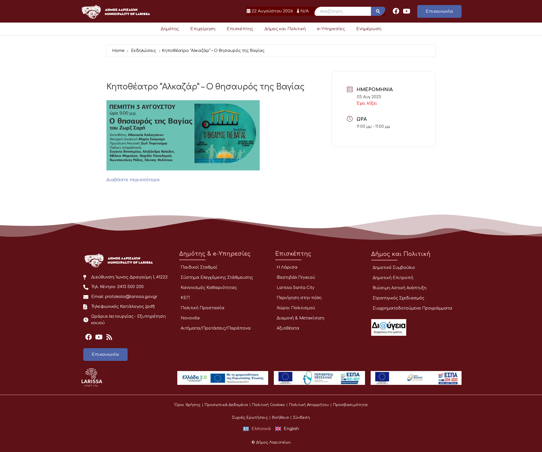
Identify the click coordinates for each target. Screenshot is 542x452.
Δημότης (170, 29)
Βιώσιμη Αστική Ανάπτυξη (400, 288)
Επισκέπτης (240, 29)
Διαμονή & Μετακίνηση (300, 318)
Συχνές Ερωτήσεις (250, 418)
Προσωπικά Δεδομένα (226, 405)
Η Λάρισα (287, 267)
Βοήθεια (280, 418)
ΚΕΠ (185, 298)
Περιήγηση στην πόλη (299, 298)
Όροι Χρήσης (187, 405)
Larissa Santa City (295, 288)
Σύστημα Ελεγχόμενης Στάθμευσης (217, 277)
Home (118, 51)
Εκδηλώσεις (143, 51)
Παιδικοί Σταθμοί (199, 267)
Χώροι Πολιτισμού (296, 308)
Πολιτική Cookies (268, 405)
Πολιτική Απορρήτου (309, 405)
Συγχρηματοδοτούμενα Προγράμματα (412, 308)
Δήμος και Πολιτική (285, 29)
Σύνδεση (301, 418)
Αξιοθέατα (288, 328)
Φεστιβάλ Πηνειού (296, 277)
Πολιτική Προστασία (202, 308)
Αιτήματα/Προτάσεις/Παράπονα (216, 328)
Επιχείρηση (202, 29)
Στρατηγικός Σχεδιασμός (398, 298)
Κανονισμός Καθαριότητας (209, 288)
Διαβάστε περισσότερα (133, 179)
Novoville (190, 318)
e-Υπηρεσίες (331, 29)
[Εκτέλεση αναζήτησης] (378, 11)
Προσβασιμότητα (350, 405)
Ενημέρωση (368, 29)
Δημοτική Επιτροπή (393, 278)
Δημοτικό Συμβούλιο (394, 268)
